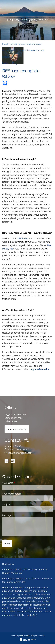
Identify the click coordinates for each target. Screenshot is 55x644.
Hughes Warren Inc (39, 369)
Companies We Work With (31, 50)
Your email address (22, 494)
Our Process (8, 50)
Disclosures (8, 76)
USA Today (22, 238)
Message (17, 515)
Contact (6, 70)
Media (5, 63)
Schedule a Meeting (16, 429)
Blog (14, 63)
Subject (16, 504)
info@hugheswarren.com (20, 453)
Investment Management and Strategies (21, 44)
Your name (18, 483)
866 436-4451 (24, 449)
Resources (7, 57)
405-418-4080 (15, 446)
